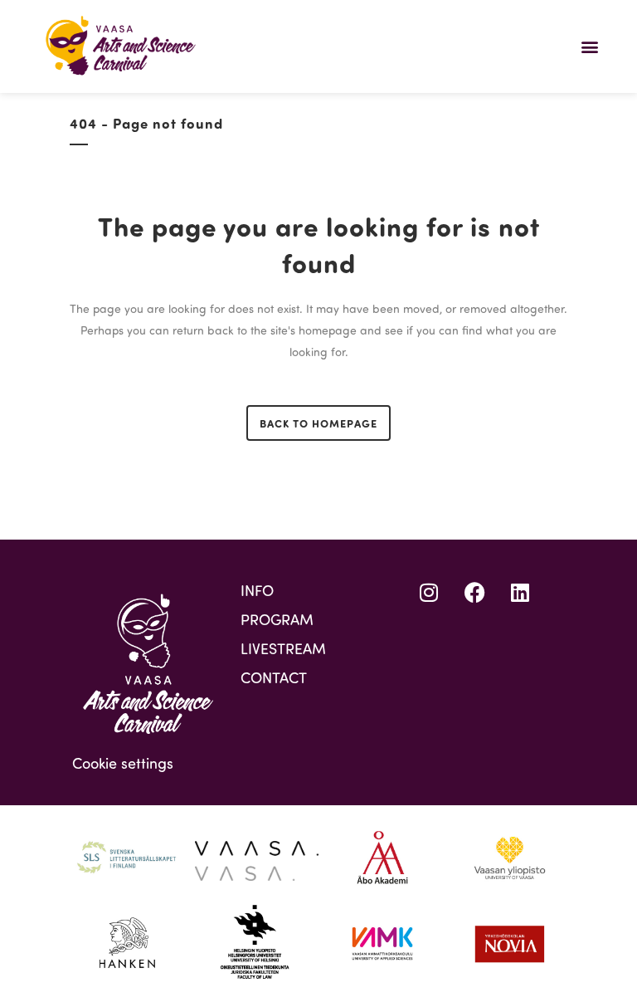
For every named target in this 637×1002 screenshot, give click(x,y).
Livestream (283, 648)
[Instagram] (429, 592)
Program (277, 619)
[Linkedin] (520, 592)
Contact (274, 677)
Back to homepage (318, 423)
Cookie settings (122, 763)
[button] (590, 46)
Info (257, 590)
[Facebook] (474, 592)
